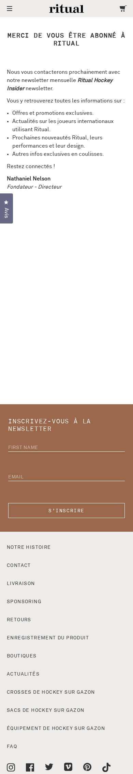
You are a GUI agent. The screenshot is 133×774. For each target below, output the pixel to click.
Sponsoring (24, 601)
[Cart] (123, 8)
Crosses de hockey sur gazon (51, 692)
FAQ (12, 746)
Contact (19, 565)
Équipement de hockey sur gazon (56, 728)
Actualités (23, 674)
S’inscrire (66, 511)
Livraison (21, 583)
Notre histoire (29, 547)
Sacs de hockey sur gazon (46, 710)
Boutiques (22, 656)
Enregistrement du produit (48, 638)
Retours (19, 619)
